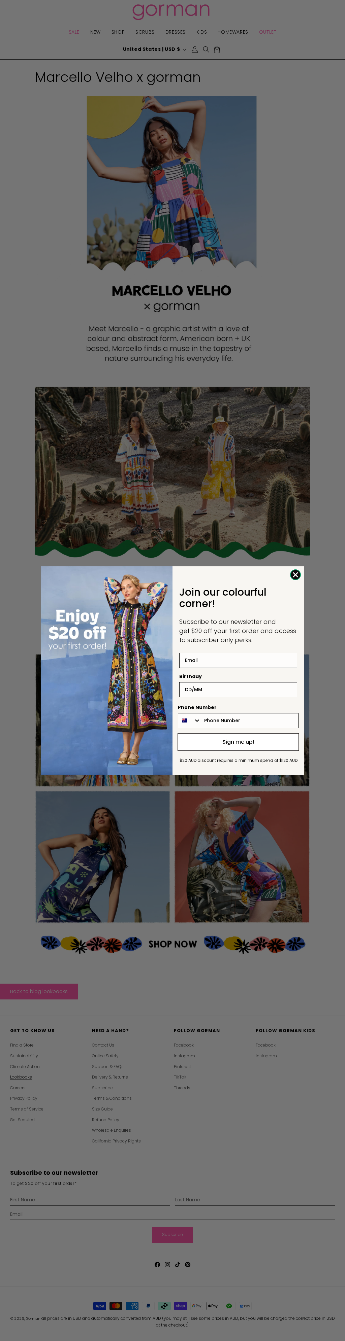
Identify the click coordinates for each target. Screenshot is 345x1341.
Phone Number (197, 707)
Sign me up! (238, 742)
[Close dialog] (295, 575)
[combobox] (189, 720)
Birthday (190, 676)
